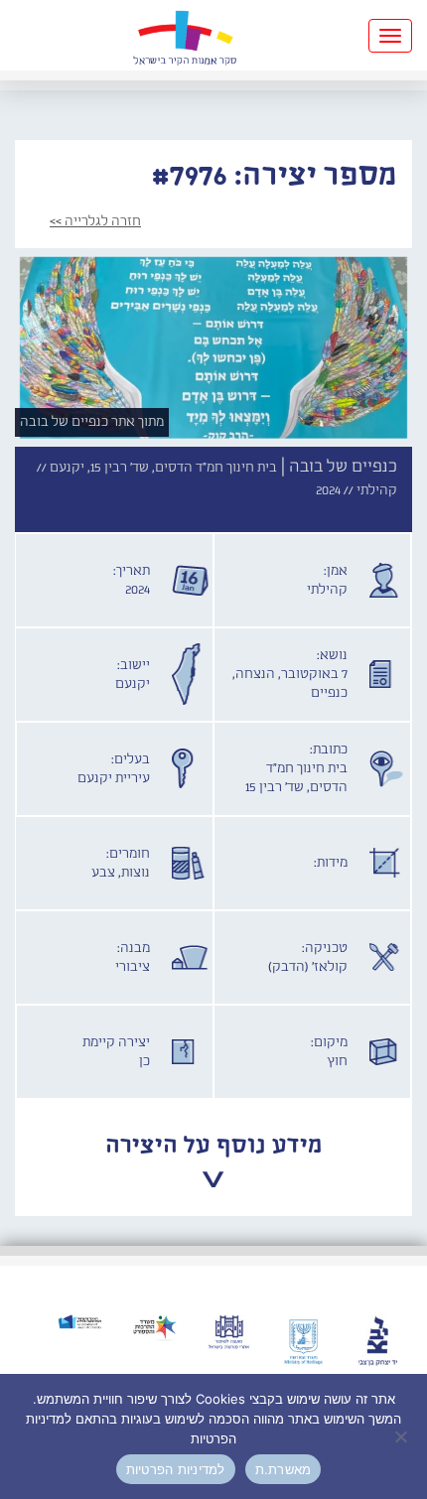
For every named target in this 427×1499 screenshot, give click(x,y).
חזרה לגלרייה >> (95, 221)
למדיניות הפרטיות (175, 1469)
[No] (402, 1436)
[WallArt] (184, 35)
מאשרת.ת (283, 1469)
